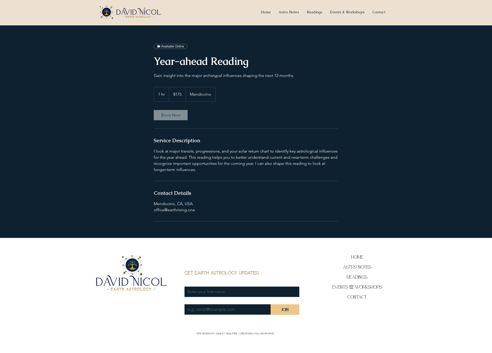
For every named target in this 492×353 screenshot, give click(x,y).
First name (194, 282)
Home (357, 257)
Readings (357, 277)
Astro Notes (357, 267)
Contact (357, 297)
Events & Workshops (357, 287)
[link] (171, 115)
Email (190, 299)
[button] (347, 12)
